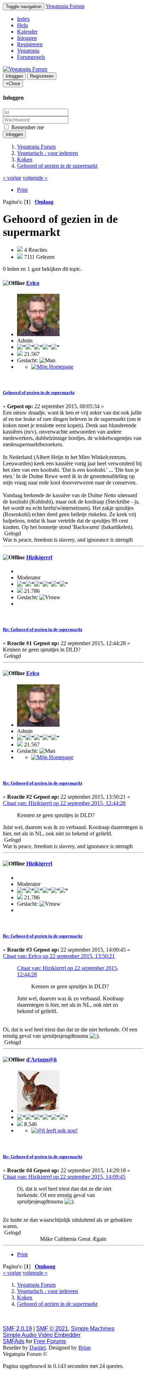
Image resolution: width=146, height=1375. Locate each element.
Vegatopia (28, 51)
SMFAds (13, 1341)
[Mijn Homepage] (52, 367)
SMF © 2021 (52, 1329)
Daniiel (37, 1348)
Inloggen (27, 38)
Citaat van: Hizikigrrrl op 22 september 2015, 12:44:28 (64, 803)
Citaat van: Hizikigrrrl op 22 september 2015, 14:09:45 (64, 1177)
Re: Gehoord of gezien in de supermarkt (42, 629)
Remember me (27, 127)
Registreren (30, 44)
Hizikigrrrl (39, 557)
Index (23, 19)
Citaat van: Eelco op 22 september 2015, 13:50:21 (59, 956)
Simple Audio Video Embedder (41, 1335)
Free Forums (50, 1341)
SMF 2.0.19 (17, 1329)
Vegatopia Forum (65, 6)
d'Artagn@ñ (41, 1059)
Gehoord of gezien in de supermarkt (38, 392)
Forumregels (31, 57)
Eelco (32, 283)
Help (22, 25)
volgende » (35, 178)
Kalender (27, 32)
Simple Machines (92, 1329)
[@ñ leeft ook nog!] (54, 1130)
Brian (84, 1348)
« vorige (12, 178)
